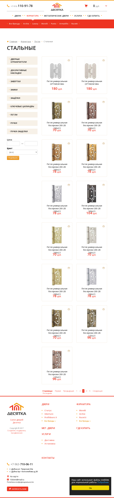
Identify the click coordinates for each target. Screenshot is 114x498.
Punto (53, 23)
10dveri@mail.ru (17, 479)
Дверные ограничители (19, 60)
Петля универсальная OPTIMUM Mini (57, 82)
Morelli (44, 23)
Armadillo (63, 23)
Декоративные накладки (19, 71)
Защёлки (15, 98)
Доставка (49, 440)
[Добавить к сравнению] (69, 60)
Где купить (93, 15)
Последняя (47, 393)
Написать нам (18, 489)
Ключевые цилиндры (22, 106)
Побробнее (103, 482)
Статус (48, 410)
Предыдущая (68, 391)
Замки (14, 89)
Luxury (35, 23)
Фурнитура (33, 15)
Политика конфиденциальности (20, 482)
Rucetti (74, 23)
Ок (90, 488)
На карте (14, 476)
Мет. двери (48, 428)
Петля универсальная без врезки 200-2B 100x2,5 (57, 124)
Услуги (78, 15)
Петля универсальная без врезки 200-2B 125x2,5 (91, 332)
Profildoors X (50, 417)
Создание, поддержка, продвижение (16, 431)
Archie (26, 23)
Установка (49, 443)
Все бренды (14, 23)
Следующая (97, 391)
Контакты (48, 457)
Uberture (48, 414)
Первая (58, 391)
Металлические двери (56, 15)
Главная (13, 41)
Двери (18, 15)
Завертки (16, 81)
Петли (37, 41)
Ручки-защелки (19, 131)
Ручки (14, 123)
